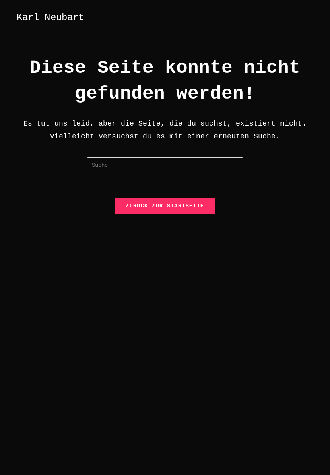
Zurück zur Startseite (165, 206)
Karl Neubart (50, 17)
